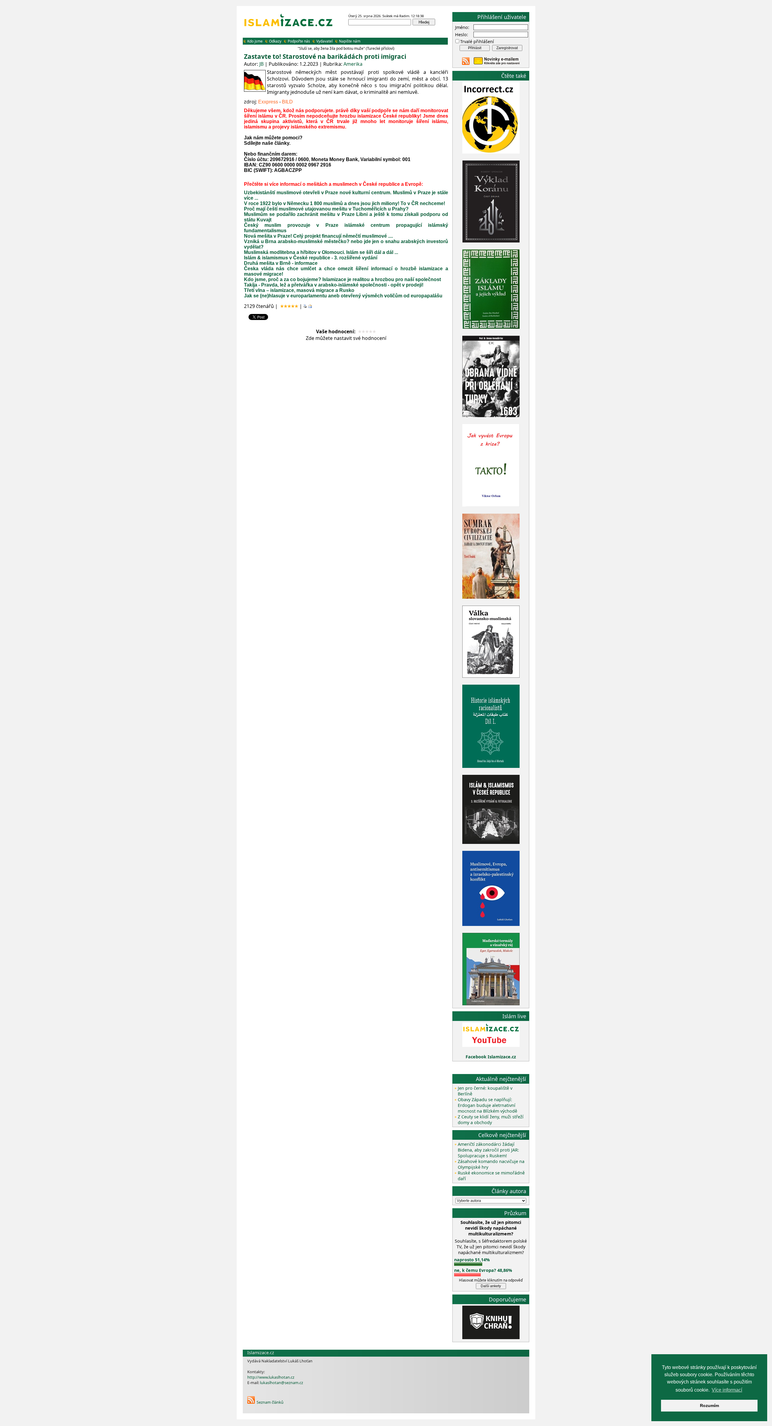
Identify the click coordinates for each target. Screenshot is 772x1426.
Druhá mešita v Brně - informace (281, 263)
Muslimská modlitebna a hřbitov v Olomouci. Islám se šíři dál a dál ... (321, 252)
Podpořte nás (299, 41)
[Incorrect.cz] (491, 152)
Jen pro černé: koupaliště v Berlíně (485, 1091)
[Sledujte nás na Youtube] (491, 1045)
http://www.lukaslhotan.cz (270, 1377)
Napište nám (349, 41)
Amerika (352, 64)
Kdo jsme (255, 41)
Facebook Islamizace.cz (491, 1057)
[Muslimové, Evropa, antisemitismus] (491, 924)
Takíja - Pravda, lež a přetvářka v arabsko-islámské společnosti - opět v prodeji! (333, 284)
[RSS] (251, 1402)
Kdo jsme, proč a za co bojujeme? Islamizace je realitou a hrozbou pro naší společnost (342, 279)
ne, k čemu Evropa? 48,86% (483, 1270)
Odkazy (275, 41)
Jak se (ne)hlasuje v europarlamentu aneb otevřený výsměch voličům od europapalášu (343, 295)
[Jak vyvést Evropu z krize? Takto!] (491, 506)
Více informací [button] (727, 1390)
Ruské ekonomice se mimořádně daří (491, 1175)
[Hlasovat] (468, 1264)
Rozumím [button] (709, 1405)
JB (261, 64)
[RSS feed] (466, 63)
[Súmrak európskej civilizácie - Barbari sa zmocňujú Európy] (491, 597)
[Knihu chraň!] (491, 1337)
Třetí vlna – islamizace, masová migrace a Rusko (299, 290)
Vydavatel (324, 41)
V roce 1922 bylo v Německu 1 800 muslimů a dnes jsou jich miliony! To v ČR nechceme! (344, 203)
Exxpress (268, 101)
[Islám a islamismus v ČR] (491, 842)
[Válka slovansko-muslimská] (491, 676)
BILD (287, 101)
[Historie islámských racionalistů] (491, 766)
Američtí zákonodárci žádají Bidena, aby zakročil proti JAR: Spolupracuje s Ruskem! (488, 1149)
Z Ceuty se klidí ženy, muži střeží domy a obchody (491, 1119)
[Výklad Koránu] (491, 241)
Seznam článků (270, 1402)
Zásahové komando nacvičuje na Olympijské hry (491, 1164)
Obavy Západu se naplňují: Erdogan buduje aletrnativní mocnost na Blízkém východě (487, 1105)
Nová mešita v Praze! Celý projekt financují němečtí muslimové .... (318, 236)
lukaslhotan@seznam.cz (281, 1382)
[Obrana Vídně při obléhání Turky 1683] (491, 415)
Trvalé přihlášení (477, 41)
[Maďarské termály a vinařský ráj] (491, 1003)
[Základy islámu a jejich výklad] (491, 328)
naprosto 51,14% (472, 1260)
